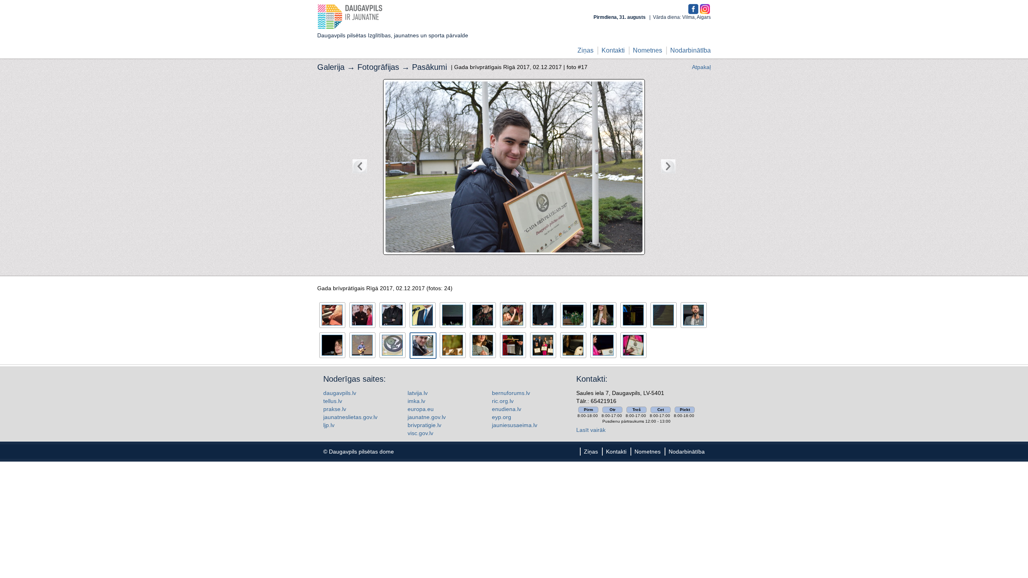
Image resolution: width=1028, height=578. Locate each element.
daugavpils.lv (339, 393)
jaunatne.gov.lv (427, 417)
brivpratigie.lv (424, 425)
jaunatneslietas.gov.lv (350, 417)
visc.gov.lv (420, 433)
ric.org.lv (503, 401)
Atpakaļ (701, 67)
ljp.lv (329, 425)
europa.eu (421, 409)
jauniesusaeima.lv (514, 425)
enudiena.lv (506, 409)
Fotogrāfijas (378, 67)
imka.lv (416, 401)
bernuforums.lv (511, 393)
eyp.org (501, 417)
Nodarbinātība (690, 50)
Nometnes (647, 50)
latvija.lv (418, 393)
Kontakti (613, 50)
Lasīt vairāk (591, 430)
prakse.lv (334, 409)
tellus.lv (332, 401)
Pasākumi (429, 67)
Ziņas (585, 50)
